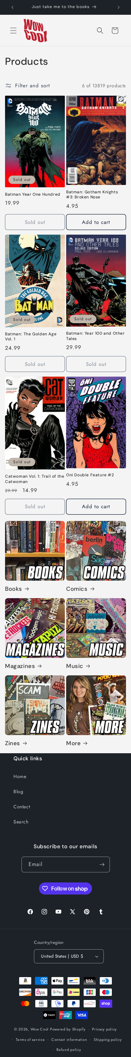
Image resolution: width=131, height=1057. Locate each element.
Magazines (20, 666)
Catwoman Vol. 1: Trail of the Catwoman (34, 479)
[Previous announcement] (12, 7)
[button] (13, 30)
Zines (12, 743)
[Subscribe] (102, 864)
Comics (77, 588)
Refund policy (68, 1049)
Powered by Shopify (68, 1029)
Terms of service (30, 1039)
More (73, 743)
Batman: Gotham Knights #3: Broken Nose (92, 195)
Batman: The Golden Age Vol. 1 (30, 337)
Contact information (69, 1039)
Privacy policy (104, 1029)
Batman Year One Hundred (32, 194)
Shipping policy (108, 1039)
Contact (21, 806)
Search (21, 821)
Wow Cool (40, 1029)
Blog (18, 791)
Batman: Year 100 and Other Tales (95, 336)
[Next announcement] (118, 7)
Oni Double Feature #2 (90, 475)
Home (19, 776)
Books (13, 588)
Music (74, 666)
